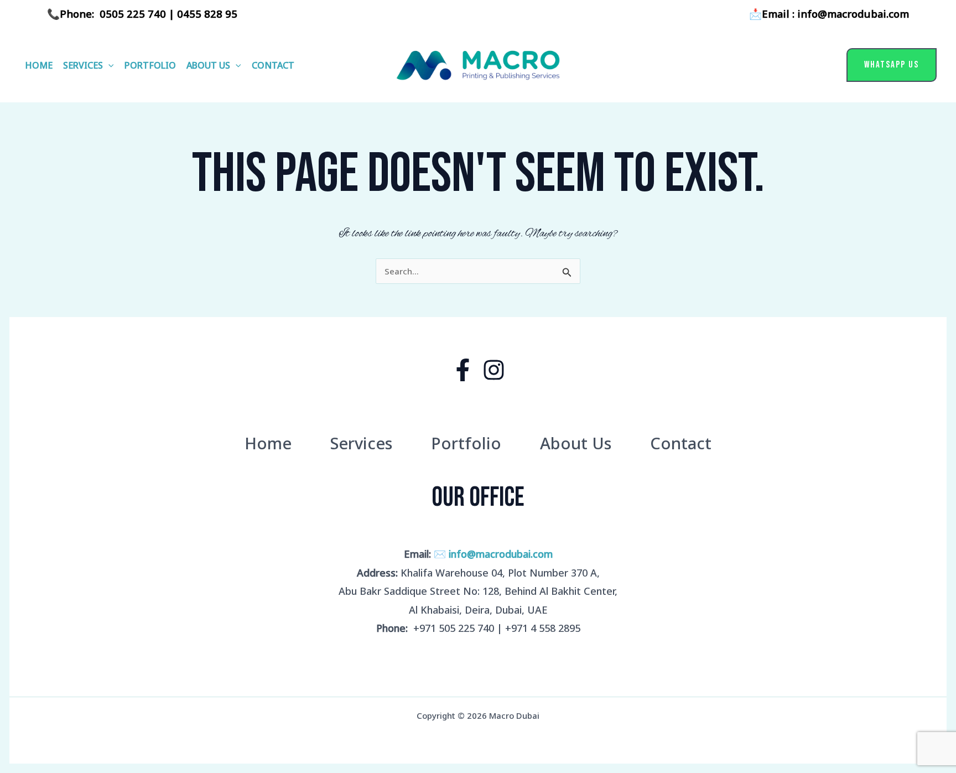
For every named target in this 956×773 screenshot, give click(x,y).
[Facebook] (462, 370)
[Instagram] (493, 370)
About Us (208, 65)
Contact (273, 65)
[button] (108, 65)
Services (83, 65)
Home (39, 65)
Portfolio (150, 65)
